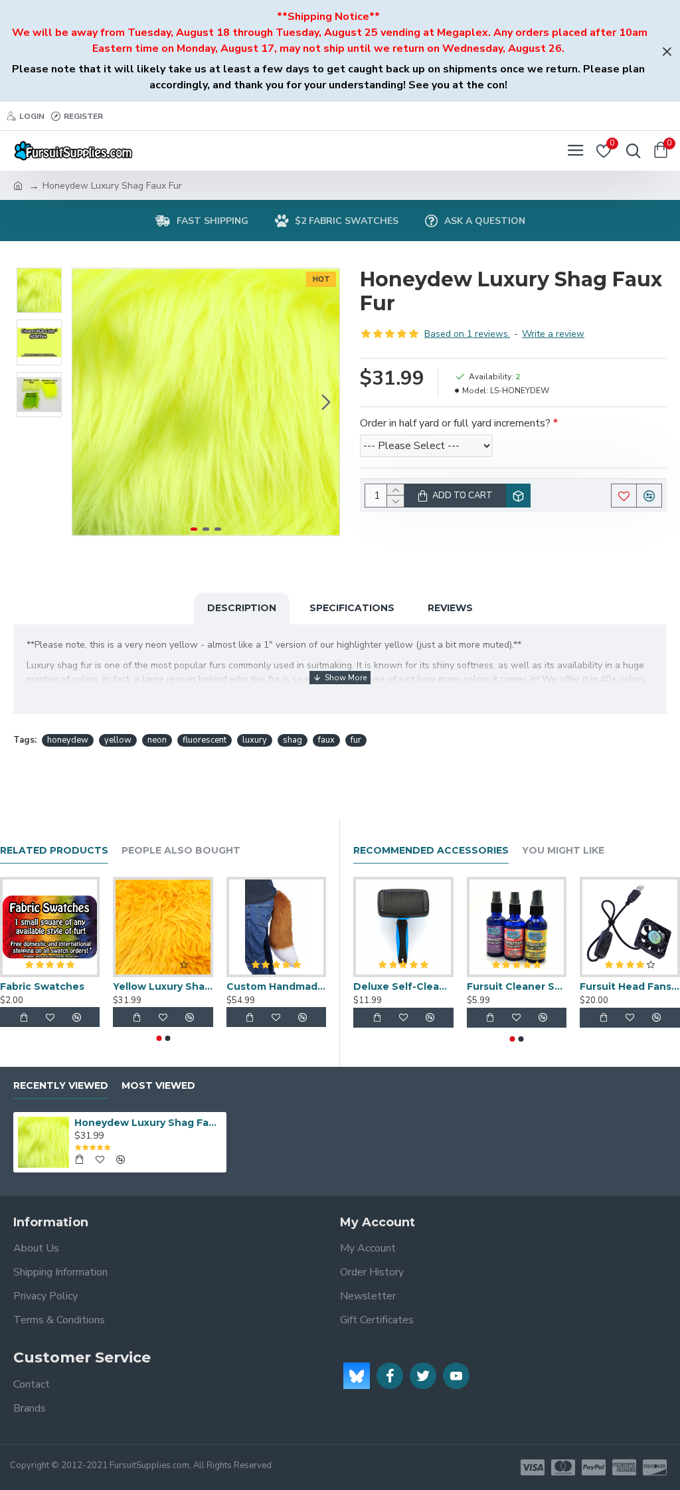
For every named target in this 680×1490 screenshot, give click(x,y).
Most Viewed (158, 1085)
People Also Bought (181, 850)
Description (241, 608)
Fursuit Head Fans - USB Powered (630, 986)
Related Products (54, 850)
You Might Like (563, 850)
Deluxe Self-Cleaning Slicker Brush (403, 986)
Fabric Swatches (42, 986)
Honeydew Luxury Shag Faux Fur (148, 1123)
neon (157, 740)
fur (356, 740)
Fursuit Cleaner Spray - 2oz (517, 986)
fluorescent (204, 740)
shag (292, 740)
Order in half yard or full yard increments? (455, 423)
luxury (254, 740)
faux (326, 740)
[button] (85, 402)
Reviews (450, 608)
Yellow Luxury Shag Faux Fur (162, 986)
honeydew (67, 740)
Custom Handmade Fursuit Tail (276, 986)
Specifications (351, 608)
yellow (117, 740)
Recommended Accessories (431, 850)
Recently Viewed (60, 1085)
